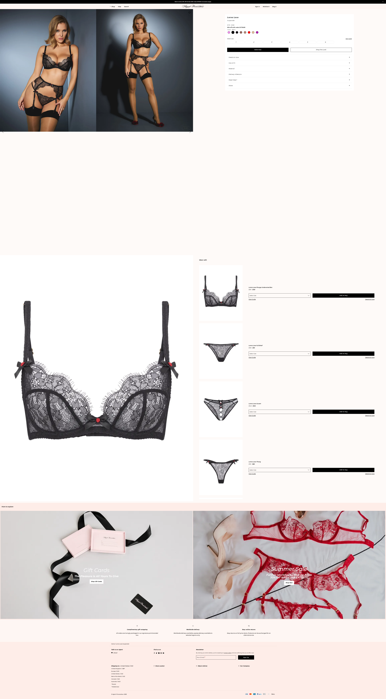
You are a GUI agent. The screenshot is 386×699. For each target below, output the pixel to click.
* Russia (113, 684)
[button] (257, 6)
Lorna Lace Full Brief (255, 345)
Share (231, 85)
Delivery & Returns (235, 74)
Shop (113, 6)
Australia (115, 681)
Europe (115, 671)
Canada (115, 679)
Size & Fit (232, 63)
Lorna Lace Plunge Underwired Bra (260, 287)
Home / (113, 644)
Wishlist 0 (266, 6)
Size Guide (252, 299)
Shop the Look (321, 49)
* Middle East (115, 686)
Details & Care (234, 57)
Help (119, 6)
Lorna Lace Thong (255, 462)
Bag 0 (274, 6)
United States (117, 673)
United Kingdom (118, 668)
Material (232, 68)
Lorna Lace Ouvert (255, 403)
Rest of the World (118, 676)
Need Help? (233, 80)
